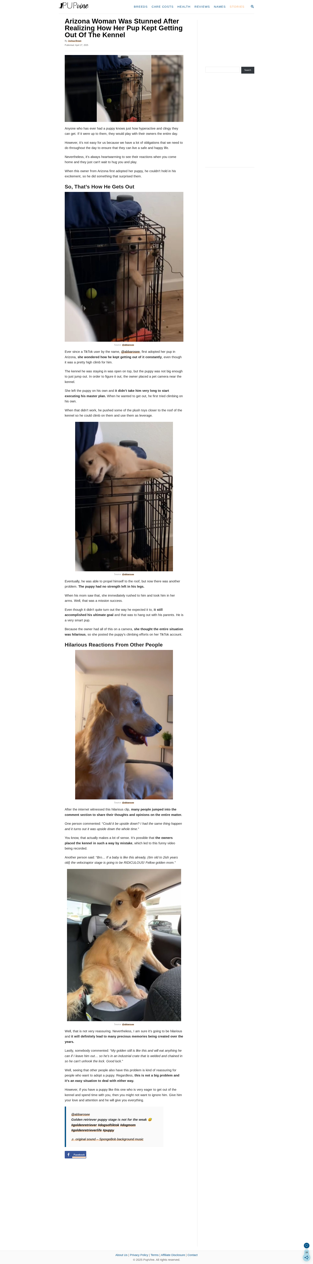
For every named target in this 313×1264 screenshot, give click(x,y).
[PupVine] (89, 7)
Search (247, 70)
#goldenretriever (84, 1125)
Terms (155, 1255)
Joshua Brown (74, 41)
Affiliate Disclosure (173, 1255)
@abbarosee (128, 345)
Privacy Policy (139, 1255)
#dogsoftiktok (108, 1125)
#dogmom (128, 1125)
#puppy (108, 1130)
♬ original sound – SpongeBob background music (107, 1139)
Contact (192, 1255)
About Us (121, 1255)
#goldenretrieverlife (86, 1130)
